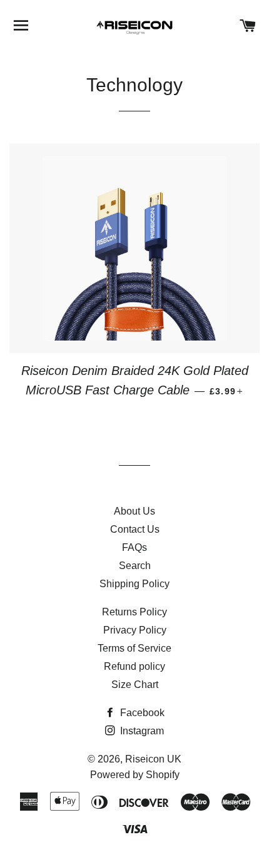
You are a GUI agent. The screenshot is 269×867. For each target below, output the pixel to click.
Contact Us (135, 529)
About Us (134, 511)
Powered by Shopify (135, 774)
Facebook (141, 712)
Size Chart (134, 684)
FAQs (134, 547)
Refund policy (134, 666)
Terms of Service (134, 648)
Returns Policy (134, 612)
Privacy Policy (134, 630)
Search (135, 565)
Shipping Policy (134, 583)
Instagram (141, 731)
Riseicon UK (153, 759)
